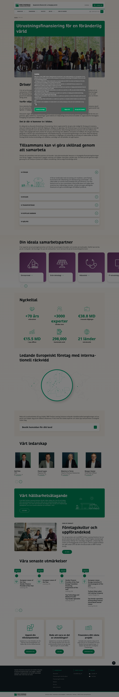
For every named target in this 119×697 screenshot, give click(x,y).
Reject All (67, 109)
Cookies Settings (40, 109)
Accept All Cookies (80, 109)
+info (36, 104)
